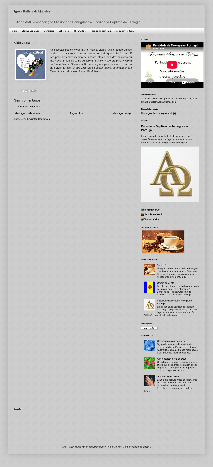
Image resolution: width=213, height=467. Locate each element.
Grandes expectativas (168, 376)
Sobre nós (64, 31)
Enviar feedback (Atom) (39, 119)
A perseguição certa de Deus (171, 358)
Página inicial (76, 113)
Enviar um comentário (29, 106)
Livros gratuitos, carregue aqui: (158, 113)
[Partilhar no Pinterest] (34, 91)
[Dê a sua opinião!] (26, 91)
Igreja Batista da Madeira (32, 11)
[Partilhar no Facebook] (32, 91)
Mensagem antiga (122, 113)
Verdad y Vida (151, 219)
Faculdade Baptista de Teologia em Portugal (112, 31)
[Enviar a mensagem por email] (23, 91)
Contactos (49, 31)
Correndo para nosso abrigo (171, 341)
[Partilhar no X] (29, 91)
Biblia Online (79, 31)
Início (14, 31)
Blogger (146, 446)
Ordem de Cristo (165, 283)
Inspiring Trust (152, 209)
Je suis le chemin (153, 214)
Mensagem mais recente (27, 113)
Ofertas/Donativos (30, 31)
